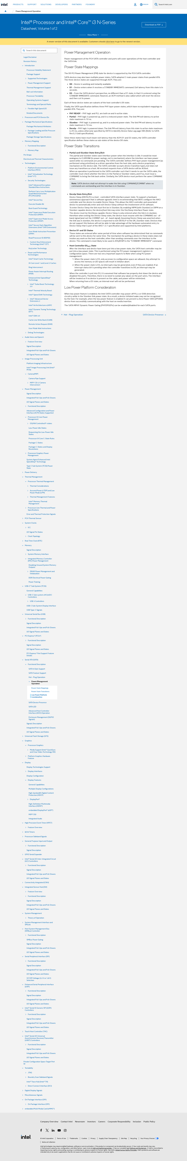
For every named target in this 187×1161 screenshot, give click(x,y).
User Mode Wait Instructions (40, 328)
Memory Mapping (32, 141)
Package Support (33, 74)
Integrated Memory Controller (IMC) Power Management (40, 560)
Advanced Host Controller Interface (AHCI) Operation (39, 712)
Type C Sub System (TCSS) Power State (40, 467)
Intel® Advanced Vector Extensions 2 (39, 300)
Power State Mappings (39, 688)
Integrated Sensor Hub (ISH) (36, 887)
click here (110, 41)
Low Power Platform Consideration (39, 696)
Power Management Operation (39, 682)
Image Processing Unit (34, 359)
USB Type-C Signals (34, 610)
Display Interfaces (35, 771)
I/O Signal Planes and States (38, 355)
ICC (29, 527)
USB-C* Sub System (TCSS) (35, 586)
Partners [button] (77, 4)
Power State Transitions (40, 691)
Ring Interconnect (36, 267)
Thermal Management (33, 477)
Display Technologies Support (38, 767)
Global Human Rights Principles (126, 1150)
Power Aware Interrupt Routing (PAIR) (41, 272)
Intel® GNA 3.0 (34, 316)
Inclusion (137, 1121)
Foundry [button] (90, 4)
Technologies (30, 163)
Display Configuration (35, 776)
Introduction (30, 65)
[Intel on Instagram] (65, 1130)
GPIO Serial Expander (33, 854)
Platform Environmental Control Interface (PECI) (40, 169)
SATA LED (32, 707)
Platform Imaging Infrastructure (39, 363)
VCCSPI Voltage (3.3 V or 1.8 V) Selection (39, 979)
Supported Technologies (37, 78)
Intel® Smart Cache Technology (41, 259)
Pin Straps (28, 155)
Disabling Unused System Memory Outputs (42, 566)
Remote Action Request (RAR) (40, 324)
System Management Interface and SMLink (39, 923)
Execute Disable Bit (36, 204)
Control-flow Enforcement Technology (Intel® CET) (40, 243)
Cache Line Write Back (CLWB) (40, 320)
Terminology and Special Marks (39, 104)
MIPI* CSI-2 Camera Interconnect (38, 384)
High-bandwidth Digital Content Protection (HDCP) (41, 794)
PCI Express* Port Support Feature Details (40, 654)
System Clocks (31, 523)
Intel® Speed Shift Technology (40, 295)
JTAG (30, 1073)
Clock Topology (34, 536)
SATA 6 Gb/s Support (37, 669)
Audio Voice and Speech (34, 337)
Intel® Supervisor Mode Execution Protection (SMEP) (42, 213)
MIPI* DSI (32, 814)
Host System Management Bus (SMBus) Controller (37, 930)
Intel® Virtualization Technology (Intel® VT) (40, 175)
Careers (101, 1121)
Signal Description (34, 346)
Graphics (28, 741)
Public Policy (149, 1121)
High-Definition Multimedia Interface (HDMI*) (39, 805)
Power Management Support (39, 83)
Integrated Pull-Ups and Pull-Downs (41, 350)
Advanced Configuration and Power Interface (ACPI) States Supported (40, 412)
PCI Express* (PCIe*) (33, 636)
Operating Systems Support (38, 100)
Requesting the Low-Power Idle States (41, 433)
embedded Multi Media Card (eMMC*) (40, 1109)
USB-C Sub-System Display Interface (41, 606)
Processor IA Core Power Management (38, 418)
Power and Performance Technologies (37, 254)
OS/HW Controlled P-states (41, 423)
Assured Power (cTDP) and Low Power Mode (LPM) (42, 492)
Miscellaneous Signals (33, 1095)
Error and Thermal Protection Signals (41, 514)
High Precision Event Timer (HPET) (38, 823)
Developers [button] (61, 4)
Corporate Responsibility (119, 1121)
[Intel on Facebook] (41, 1130)
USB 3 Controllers (37, 601)
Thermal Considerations (39, 486)
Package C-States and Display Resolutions (40, 448)
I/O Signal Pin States (35, 532)
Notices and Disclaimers (138, 1148)
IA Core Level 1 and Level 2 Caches (42, 263)
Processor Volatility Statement (39, 70)
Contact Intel (67, 1121)
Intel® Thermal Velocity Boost (40, 290)
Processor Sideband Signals (36, 836)
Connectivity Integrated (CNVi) (37, 882)
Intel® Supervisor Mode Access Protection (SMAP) (41, 220)
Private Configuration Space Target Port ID (39, 1063)
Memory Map (33, 150)
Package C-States (36, 443)
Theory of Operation (36, 918)
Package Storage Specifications (39, 137)
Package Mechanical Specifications (38, 122)
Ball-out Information (35, 92)
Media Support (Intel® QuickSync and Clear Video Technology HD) (43, 751)
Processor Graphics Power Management (38, 454)
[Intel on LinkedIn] (53, 1130)
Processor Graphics (35, 745)
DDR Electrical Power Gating (40, 578)
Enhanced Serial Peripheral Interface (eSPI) (39, 985)
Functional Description (37, 146)
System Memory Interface (38, 554)
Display (28, 762)
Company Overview (49, 1121)
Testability (29, 1068)
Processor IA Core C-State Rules (41, 438)
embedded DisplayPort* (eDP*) (41, 810)
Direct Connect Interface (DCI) (40, 1086)
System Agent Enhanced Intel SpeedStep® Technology (38, 461)
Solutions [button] (46, 4)
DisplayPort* (35, 799)
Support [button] (32, 4)
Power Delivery (31, 472)
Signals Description (34, 724)
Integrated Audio (35, 819)
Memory (28, 545)
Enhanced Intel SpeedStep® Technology (40, 279)
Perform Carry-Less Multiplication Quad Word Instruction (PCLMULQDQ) (42, 193)
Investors (91, 1121)
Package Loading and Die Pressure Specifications (41, 132)
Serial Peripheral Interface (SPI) (37, 956)
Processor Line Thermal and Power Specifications (41, 509)
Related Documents (34, 113)
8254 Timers (30, 832)
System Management (33, 913)
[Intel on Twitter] (47, 1130)
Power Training (34, 582)
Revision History (30, 61)
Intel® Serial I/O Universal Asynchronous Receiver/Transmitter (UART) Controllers (39, 1038)
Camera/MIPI (33, 374)
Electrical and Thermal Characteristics (38, 159)
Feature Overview (35, 342)
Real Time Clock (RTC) (33, 541)
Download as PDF (153, 24)
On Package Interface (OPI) (35, 1100)
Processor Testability (35, 96)
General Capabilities (34, 591)
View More (92, 35)
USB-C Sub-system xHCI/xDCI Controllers (40, 596)
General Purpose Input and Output (38, 841)
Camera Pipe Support (37, 378)
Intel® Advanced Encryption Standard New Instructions (39, 186)
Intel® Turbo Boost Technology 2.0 (42, 285)
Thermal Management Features (42, 497)
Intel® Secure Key (35, 200)
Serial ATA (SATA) (31, 660)
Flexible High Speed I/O (37, 108)
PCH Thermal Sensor (33, 518)
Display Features (34, 780)
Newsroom (80, 1121)
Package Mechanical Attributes (39, 126)
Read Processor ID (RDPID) (39, 238)
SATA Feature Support (37, 673)
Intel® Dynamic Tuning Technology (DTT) (42, 310)
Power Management (33, 389)
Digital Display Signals (33, 1090)
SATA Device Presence (38, 702)
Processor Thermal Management (41, 481)
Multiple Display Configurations (41, 789)
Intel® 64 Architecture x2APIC (40, 305)
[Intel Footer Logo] (26, 1136)
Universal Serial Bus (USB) (35, 614)
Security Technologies (36, 180)
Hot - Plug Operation (37, 677)
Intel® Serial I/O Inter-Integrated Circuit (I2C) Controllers (40, 860)
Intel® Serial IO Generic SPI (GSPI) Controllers (38, 1009)
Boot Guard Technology (38, 208)
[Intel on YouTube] (59, 1130)
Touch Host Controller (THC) (36, 1031)
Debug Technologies (36, 332)
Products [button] (18, 4)
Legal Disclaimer (30, 57)
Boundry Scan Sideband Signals (40, 1077)
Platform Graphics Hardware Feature (39, 757)
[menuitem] (5, 11)
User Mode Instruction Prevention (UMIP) (42, 232)
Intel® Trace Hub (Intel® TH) (37, 1082)
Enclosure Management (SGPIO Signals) (41, 718)
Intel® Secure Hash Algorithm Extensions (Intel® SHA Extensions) (42, 226)
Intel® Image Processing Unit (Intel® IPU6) (41, 369)
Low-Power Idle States (37, 428)
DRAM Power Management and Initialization (42, 572)
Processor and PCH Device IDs (37, 117)
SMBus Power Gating (35, 940)
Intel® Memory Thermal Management (38, 502)
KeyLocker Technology (38, 248)
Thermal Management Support (39, 88)
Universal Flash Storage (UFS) (36, 736)
